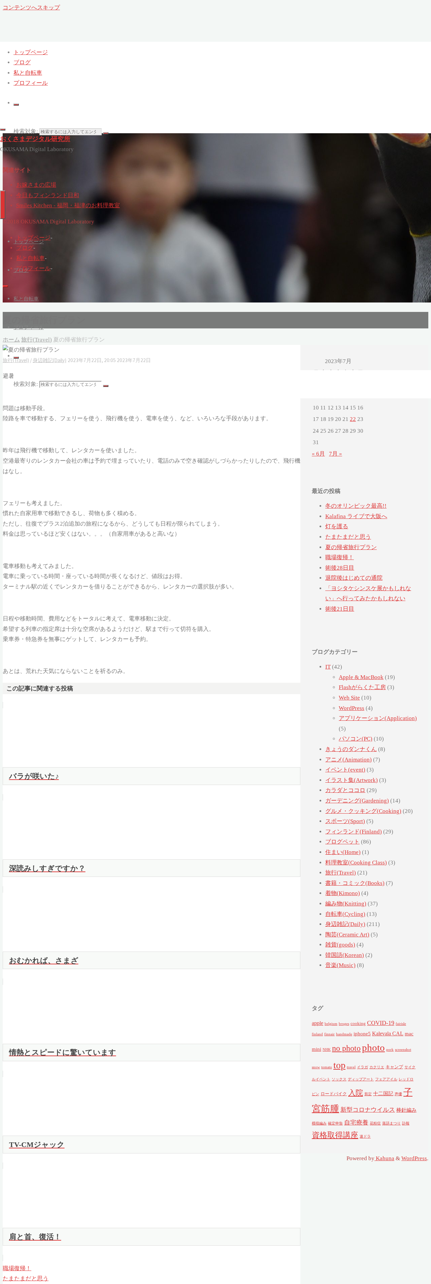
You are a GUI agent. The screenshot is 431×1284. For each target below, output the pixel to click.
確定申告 (335, 1123)
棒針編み (406, 1110)
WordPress (351, 708)
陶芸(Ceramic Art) (347, 934)
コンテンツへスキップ (31, 7)
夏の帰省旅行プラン (351, 547)
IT (328, 667)
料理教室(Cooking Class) (356, 862)
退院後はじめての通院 (354, 578)
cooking (358, 1023)
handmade (344, 1034)
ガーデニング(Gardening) (357, 800)
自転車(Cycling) (345, 914)
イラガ (362, 1067)
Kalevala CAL (387, 1034)
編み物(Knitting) (345, 903)
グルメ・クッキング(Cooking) (363, 811)
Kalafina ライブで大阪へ (356, 516)
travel (351, 1067)
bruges (344, 1024)
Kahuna (384, 1158)
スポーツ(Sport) (345, 821)
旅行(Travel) (340, 872)
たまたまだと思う (348, 537)
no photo (346, 1048)
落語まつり (391, 1123)
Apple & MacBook (361, 677)
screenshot (403, 1049)
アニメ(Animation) (348, 759)
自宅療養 (356, 1122)
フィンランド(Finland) (353, 831)
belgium (331, 1024)
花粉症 (375, 1123)
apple (317, 1023)
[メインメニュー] (2, 204)
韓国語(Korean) (344, 955)
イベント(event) (345, 769)
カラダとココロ (345, 790)
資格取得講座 (335, 1135)
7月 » (335, 454)
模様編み (319, 1123)
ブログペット (342, 842)
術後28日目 (339, 568)
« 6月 (318, 454)
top (339, 1065)
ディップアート (361, 1079)
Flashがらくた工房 (362, 687)
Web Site (349, 697)
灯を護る (336, 526)
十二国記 (383, 1093)
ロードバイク (334, 1093)
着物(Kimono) (342, 893)
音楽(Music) (340, 965)
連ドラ (365, 1136)
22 (353, 419)
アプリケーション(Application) (378, 718)
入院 (355, 1093)
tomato (326, 1067)
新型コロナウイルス (367, 1109)
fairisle (401, 1024)
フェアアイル (386, 1079)
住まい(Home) (343, 852)
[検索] (16, 105)
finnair (329, 1034)
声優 (398, 1094)
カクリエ (376, 1067)
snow (316, 1067)
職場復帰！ (339, 557)
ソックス (339, 1079)
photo (373, 1047)
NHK (327, 1049)
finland (317, 1034)
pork (390, 1049)
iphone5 (362, 1033)
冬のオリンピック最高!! (356, 506)
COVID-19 (380, 1023)
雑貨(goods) (340, 944)
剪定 (368, 1094)
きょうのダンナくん (351, 749)
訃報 (405, 1123)
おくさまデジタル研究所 (35, 138)
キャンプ (394, 1066)
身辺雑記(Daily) (345, 924)
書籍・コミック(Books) (355, 883)
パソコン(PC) (355, 739)
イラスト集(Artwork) (351, 780)
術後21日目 (339, 609)
